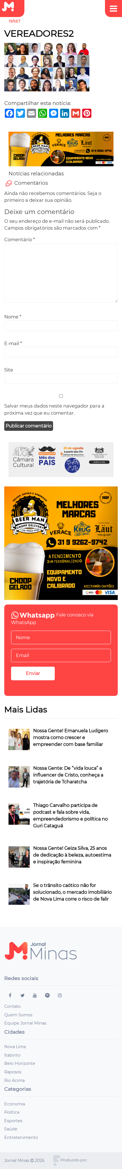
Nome (12, 317)
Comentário (19, 239)
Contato (12, 1006)
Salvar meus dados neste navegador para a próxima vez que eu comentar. (54, 409)
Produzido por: (73, 1160)
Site (8, 370)
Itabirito (12, 1055)
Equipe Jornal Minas (25, 1023)
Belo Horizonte (19, 1063)
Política (11, 1112)
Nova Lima (15, 1046)
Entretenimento (21, 1137)
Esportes (13, 1120)
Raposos (12, 1071)
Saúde (10, 1129)
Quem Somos (18, 1014)
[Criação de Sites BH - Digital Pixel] (56, 1160)
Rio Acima (14, 1080)
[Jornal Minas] (10, 6)
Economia (14, 1104)
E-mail (13, 343)
